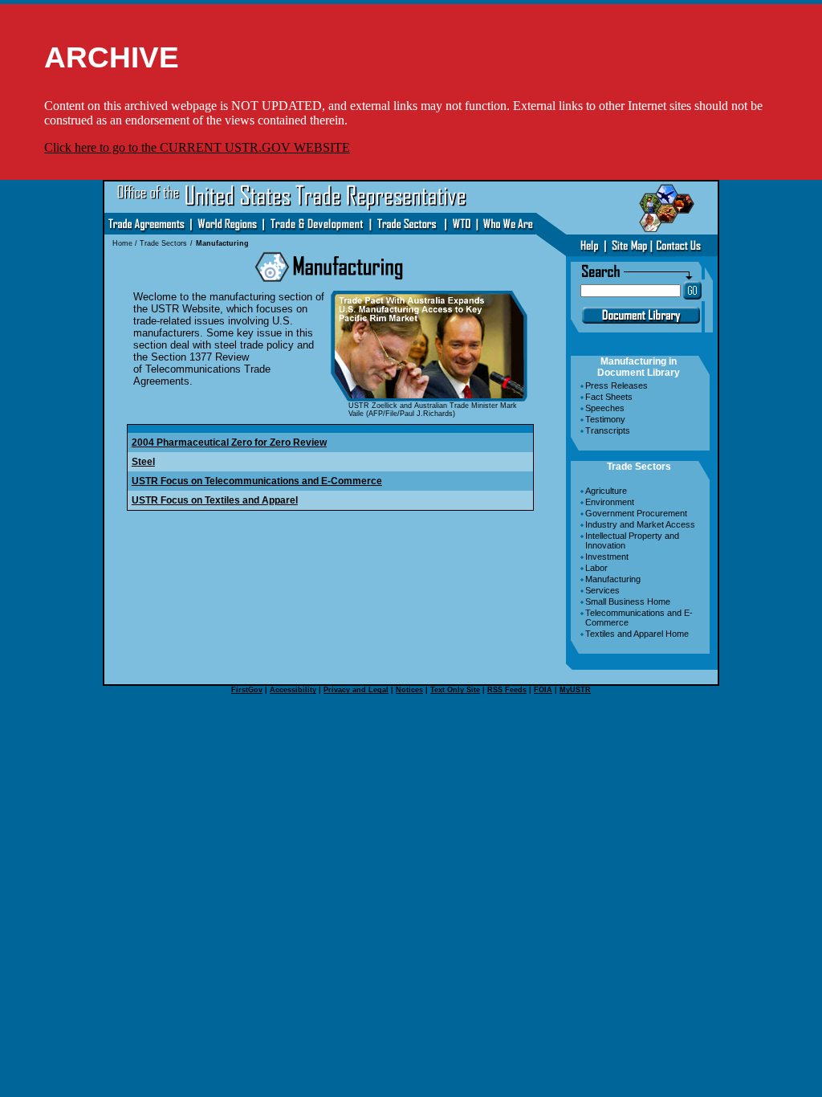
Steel (143, 461)
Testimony (605, 419)
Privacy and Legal (356, 690)
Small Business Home (627, 601)
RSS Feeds (507, 690)
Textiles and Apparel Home (637, 633)
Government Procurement (636, 513)
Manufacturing (613, 579)
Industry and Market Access (640, 524)
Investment (607, 556)
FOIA (543, 690)
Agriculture (606, 490)
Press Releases (616, 385)
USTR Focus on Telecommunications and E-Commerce (257, 481)
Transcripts (607, 430)
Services (602, 590)
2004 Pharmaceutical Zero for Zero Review (229, 442)
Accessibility (293, 690)
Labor (596, 568)
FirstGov (246, 690)
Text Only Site (455, 690)
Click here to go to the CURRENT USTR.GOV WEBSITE (197, 147)
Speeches (605, 408)
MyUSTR (575, 690)
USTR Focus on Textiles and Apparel (215, 500)
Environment (609, 502)
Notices (409, 690)
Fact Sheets (609, 397)
